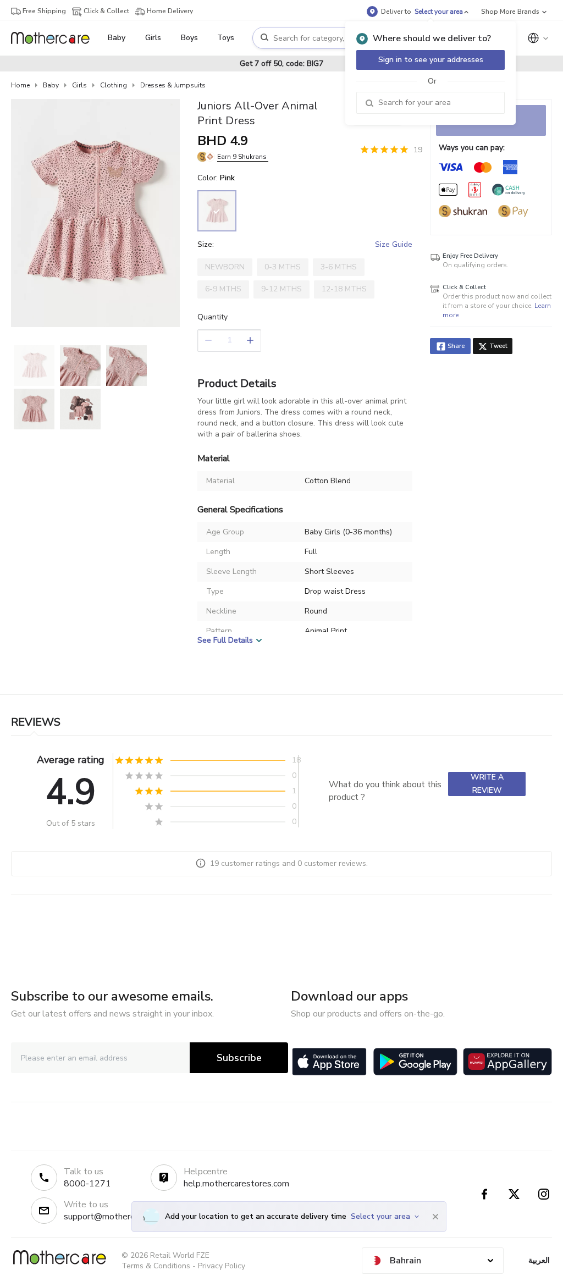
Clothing (113, 85)
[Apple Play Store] (329, 1061)
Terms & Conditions (156, 1266)
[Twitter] (514, 1194)
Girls (79, 85)
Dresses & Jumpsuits (173, 85)
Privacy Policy (221, 1266)
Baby (51, 85)
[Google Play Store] (415, 1061)
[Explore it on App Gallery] (507, 1061)
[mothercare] (54, 38)
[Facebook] (484, 1194)
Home (20, 85)
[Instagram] (544, 1194)
